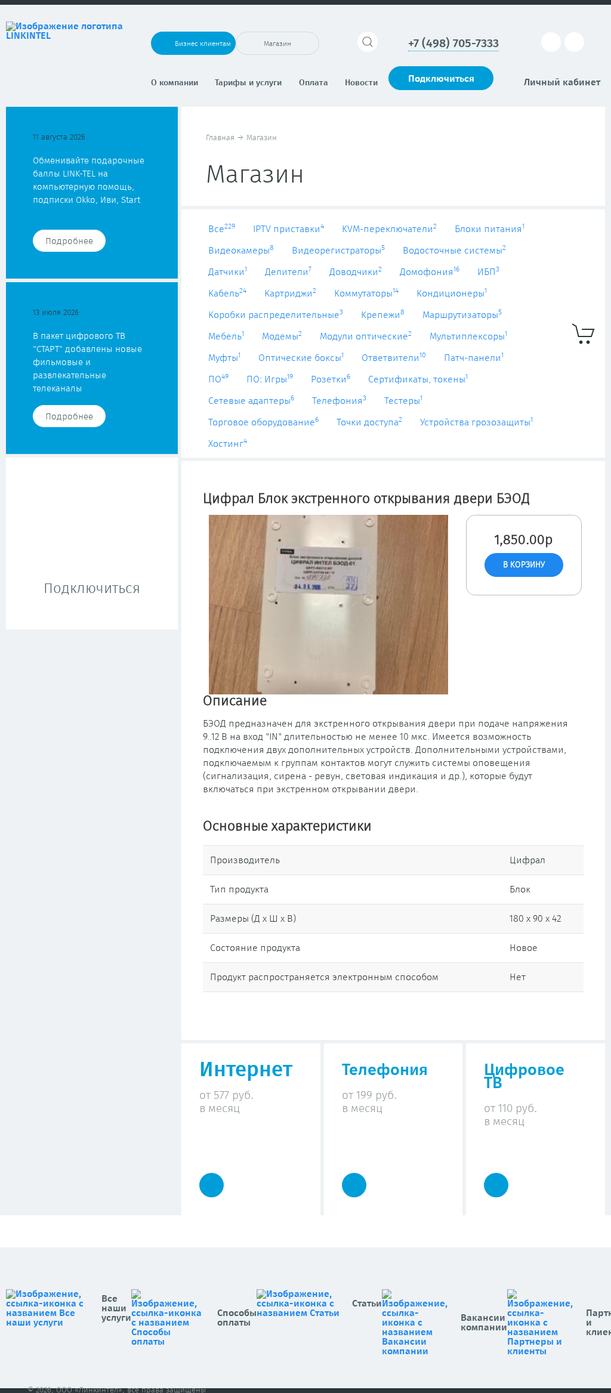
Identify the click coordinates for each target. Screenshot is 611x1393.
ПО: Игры (269, 379)
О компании (174, 83)
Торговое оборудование (263, 422)
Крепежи (383, 315)
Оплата (313, 83)
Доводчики (355, 272)
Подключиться (441, 79)
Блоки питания (489, 229)
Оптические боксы (301, 358)
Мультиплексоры (468, 336)
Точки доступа (369, 422)
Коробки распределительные (275, 315)
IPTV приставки (288, 229)
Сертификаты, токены (418, 379)
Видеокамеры (241, 250)
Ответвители (394, 358)
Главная (220, 138)
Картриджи (290, 293)
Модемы (282, 336)
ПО (218, 379)
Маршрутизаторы (462, 315)
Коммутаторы (366, 293)
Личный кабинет (562, 82)
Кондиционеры (451, 293)
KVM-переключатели (389, 229)
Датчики (227, 272)
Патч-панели (474, 358)
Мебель (226, 336)
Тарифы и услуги (248, 83)
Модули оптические (366, 336)
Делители (288, 272)
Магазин (277, 44)
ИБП (488, 272)
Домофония (429, 272)
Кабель (227, 293)
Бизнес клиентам (203, 44)
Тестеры (403, 401)
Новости (361, 83)
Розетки (330, 379)
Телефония (339, 401)
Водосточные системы (454, 250)
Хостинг (227, 444)
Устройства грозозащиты (476, 422)
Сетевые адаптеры (251, 401)
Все (221, 229)
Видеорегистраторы (338, 250)
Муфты (224, 358)
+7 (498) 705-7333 (453, 44)
